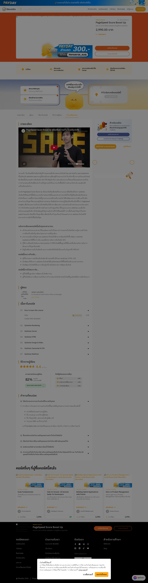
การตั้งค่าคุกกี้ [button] (88, 574)
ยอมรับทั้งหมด (102, 574)
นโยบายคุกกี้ (83, 570)
